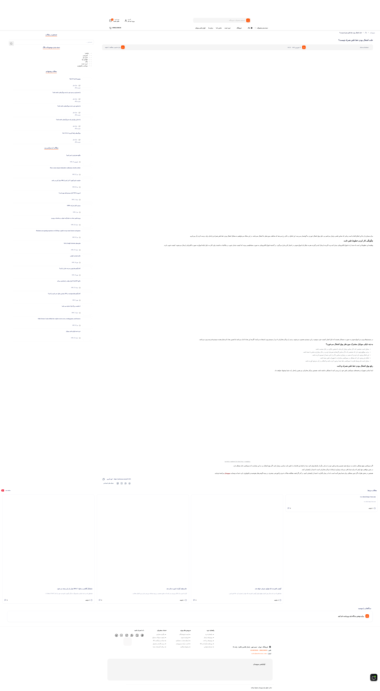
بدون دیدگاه (77, 87)
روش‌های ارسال (208, 637)
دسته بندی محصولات (262, 28)
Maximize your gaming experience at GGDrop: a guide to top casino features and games (58, 230)
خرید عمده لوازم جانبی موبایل (73, 331)
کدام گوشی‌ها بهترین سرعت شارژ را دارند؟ (69, 268)
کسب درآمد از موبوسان (182, 643)
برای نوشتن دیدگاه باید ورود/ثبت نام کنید (351, 616)
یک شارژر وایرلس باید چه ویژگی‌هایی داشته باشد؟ (68, 119)
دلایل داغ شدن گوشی (75, 256)
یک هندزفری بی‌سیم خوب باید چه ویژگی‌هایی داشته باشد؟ (66, 92)
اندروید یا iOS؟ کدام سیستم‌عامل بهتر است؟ (69, 193)
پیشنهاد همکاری (184, 647)
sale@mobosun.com (259, 653)
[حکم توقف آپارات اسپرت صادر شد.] (143, 540)
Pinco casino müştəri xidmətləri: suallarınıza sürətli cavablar (65, 168)
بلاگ (249, 28)
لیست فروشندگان (184, 634)
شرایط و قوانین (208, 647)
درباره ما (210, 28)
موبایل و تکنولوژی (82, 66)
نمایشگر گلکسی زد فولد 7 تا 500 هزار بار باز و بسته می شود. (74, 588)
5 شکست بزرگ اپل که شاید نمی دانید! (71, 306)
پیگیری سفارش (160, 634)
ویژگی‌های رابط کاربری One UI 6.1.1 (71, 133)
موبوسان (372, 32)
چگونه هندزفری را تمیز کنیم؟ (73, 155)
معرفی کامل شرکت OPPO (73, 205)
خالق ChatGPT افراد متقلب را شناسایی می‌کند (68, 281)
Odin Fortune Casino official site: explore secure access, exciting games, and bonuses (59, 318)
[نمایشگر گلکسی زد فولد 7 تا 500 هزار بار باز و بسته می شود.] (48, 540)
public (87, 53)
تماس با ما (219, 28)
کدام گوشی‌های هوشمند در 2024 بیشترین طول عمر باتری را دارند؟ (64, 293)
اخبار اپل (85, 57)
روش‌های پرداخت (207, 640)
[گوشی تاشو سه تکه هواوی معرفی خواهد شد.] (237, 540)
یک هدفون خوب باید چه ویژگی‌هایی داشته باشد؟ (68, 106)
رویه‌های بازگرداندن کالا (206, 643)
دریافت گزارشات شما (159, 647)
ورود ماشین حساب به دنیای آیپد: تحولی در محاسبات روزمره (65, 218)
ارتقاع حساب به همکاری (182, 640)
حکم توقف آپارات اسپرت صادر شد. (176, 588)
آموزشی (85, 55)
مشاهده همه (7, 490)
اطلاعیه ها (85, 59)
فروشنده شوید (185, 637)
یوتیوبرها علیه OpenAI (74, 79)
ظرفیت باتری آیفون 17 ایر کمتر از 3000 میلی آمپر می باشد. (65, 180)
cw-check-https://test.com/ (368, 497)
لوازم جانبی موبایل (200, 28)
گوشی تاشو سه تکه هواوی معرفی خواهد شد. (268, 588)
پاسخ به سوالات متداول (158, 637)
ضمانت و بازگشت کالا (159, 640)
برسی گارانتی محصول (159, 643)
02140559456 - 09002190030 (258, 650)
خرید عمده (227, 28)
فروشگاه (239, 28)
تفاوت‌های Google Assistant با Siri (72, 243)
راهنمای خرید (208, 634)
